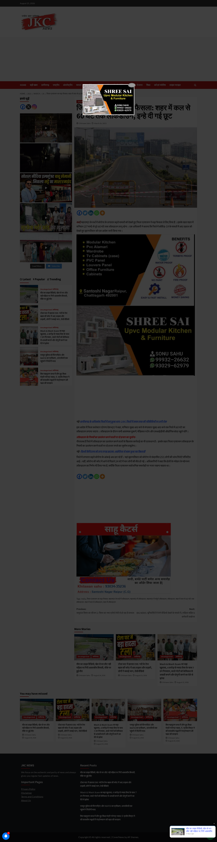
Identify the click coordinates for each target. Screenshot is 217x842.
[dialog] (108, 99)
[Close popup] (132, 85)
